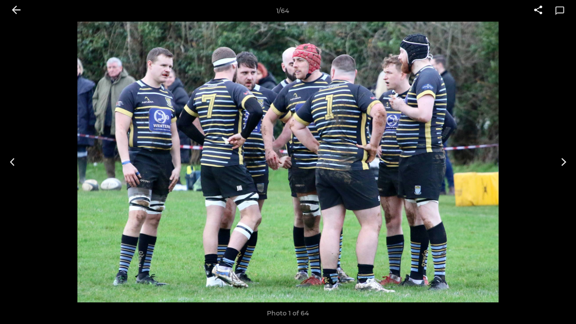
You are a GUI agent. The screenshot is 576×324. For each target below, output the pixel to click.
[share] (538, 10)
